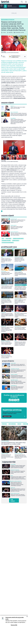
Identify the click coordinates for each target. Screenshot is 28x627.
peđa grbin (8, 238)
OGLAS (14, 13)
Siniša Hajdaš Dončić (18, 238)
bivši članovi (16, 240)
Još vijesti (12, 500)
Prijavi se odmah (7, 416)
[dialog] (14, 621)
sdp (3, 238)
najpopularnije (8, 462)
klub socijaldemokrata (7, 242)
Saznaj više (14, 625)
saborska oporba (6, 240)
